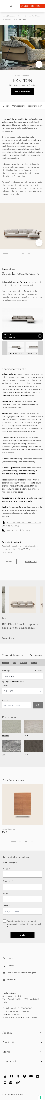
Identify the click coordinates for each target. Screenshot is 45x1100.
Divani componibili (9, 19)
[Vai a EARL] (22, 804)
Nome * (6, 868)
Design (6, 106)
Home (4, 16)
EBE (4, 754)
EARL (5, 832)
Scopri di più (8, 638)
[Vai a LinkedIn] (37, 1076)
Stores (6, 1052)
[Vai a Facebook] (11, 1076)
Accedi (9, 561)
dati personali (30, 921)
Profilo (34, 662)
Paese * (6, 905)
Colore (5, 685)
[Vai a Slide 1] (5, 254)
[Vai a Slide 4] (23, 254)
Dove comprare (22, 91)
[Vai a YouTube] (30, 1076)
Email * (6, 893)
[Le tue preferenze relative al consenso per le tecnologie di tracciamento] (40, 1097)
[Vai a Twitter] (18, 1076)
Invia (22, 935)
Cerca (5, 700)
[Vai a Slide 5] (29, 254)
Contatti (10, 965)
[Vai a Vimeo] (4, 1083)
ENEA (26, 735)
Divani (37, 16)
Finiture (23, 662)
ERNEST (5, 735)
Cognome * (8, 881)
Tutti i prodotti (28, 16)
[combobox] (22, 676)
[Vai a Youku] (11, 1082)
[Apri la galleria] (39, 64)
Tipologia (6, 670)
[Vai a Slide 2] (11, 254)
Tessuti (5, 662)
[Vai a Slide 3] (17, 254)
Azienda (7, 1033)
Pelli (14, 662)
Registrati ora (30, 561)
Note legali (9, 1061)
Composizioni (18, 106)
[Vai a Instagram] (4, 1076)
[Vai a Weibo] (18, 1083)
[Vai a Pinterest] (24, 1076)
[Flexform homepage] (32, 6)
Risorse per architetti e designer (21, 972)
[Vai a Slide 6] (35, 254)
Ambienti (8, 1042)
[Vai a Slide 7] (40, 254)
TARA (26, 754)
